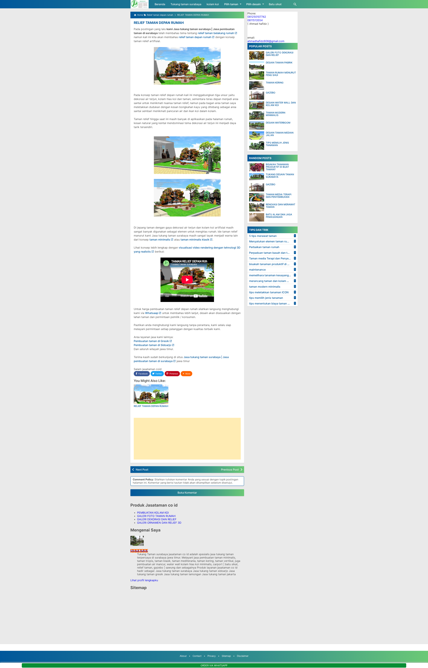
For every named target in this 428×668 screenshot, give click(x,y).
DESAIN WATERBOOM (278, 122)
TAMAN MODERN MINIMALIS (275, 114)
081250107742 (256, 17)
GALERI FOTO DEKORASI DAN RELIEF (279, 53)
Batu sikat (275, 4)
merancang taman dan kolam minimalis (273, 281)
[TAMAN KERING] (256, 85)
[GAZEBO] (256, 95)
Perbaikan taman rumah (264, 247)
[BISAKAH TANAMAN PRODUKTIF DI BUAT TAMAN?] (257, 167)
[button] (186, 373)
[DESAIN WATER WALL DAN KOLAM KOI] (256, 105)
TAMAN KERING (274, 82)
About (183, 655)
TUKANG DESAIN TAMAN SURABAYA (280, 175)
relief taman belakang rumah (216, 33)
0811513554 (255, 20)
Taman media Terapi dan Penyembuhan (273, 258)
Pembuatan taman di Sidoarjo (152, 345)
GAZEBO (270, 92)
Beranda (160, 4)
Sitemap (226, 655)
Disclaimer (242, 655)
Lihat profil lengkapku (144, 580)
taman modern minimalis (264, 286)
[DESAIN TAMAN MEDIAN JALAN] (256, 135)
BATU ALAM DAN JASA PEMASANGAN (279, 215)
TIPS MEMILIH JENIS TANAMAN (277, 144)
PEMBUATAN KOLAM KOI (153, 512)
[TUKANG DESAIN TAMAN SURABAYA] (257, 177)
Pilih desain (253, 4)
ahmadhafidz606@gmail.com (265, 41)
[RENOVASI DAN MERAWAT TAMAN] (257, 207)
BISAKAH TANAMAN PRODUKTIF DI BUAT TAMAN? (277, 167)
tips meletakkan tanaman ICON (269, 292)
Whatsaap (151, 313)
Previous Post (230, 469)
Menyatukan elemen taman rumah (270, 241)
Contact (197, 655)
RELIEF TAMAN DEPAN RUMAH (159, 23)
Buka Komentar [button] (187, 492)
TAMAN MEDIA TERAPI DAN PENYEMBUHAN (278, 195)
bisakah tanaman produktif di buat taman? (273, 264)
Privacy (211, 655)
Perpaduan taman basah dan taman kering (273, 253)
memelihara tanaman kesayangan (270, 275)
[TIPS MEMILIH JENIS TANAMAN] (256, 145)
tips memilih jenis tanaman (266, 298)
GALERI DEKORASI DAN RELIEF (156, 519)
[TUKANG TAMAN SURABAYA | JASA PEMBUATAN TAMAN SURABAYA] (140, 4)
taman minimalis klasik (195, 239)
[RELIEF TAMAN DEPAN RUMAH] (151, 394)
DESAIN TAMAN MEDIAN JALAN (279, 134)
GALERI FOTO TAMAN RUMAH (156, 516)
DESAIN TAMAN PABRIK (279, 62)
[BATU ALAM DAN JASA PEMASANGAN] (257, 217)
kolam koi (213, 4)
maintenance (257, 269)
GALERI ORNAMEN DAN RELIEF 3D (159, 522)
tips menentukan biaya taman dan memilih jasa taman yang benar (273, 303)
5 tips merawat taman (263, 236)
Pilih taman (231, 4)
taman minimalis (159, 239)
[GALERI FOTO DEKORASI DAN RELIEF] (256, 55)
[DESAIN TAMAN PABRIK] (256, 65)
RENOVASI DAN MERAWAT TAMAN (280, 205)
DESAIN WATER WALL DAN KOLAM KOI (281, 103)
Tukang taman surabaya (186, 4)
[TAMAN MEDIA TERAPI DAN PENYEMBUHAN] (257, 197)
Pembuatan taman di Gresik (151, 341)
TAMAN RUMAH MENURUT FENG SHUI (281, 73)
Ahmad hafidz (139, 550)
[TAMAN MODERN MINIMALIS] (256, 115)
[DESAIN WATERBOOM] (256, 125)
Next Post (142, 469)
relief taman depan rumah (195, 37)
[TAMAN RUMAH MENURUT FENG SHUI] (256, 75)
